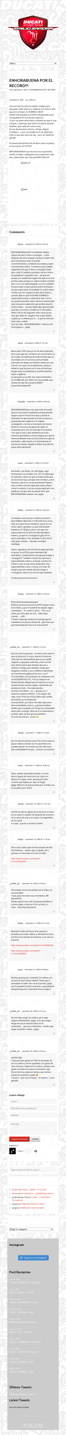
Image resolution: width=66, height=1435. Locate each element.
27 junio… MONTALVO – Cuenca (23, 1352)
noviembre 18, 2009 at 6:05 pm (34, 883)
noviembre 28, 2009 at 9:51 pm (34, 1011)
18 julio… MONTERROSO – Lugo (23, 1302)
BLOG (26, 89)
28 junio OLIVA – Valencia (20, 1332)
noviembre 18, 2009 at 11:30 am (37, 839)
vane (20, 463)
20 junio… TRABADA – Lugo (21, 1372)
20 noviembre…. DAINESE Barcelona (37, 1193)
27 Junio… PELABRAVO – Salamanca (25, 1342)
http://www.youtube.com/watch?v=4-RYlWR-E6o (32, 945)
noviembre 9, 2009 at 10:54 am (37, 510)
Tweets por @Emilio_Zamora (22, 1394)
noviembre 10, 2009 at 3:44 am (37, 594)
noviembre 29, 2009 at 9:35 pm (34, 1051)
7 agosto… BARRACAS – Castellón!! (24, 1282)
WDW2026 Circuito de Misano (22, 1322)
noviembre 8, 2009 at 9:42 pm (38, 401)
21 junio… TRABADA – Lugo (21, 1362)
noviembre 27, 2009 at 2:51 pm (37, 923)
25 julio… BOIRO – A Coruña (33, 1189)
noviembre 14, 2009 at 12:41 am (37, 804)
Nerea (15, 1193)
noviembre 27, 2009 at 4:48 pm (37, 969)
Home (20, 89)
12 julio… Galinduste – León (21, 1312)
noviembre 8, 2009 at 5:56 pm (36, 244)
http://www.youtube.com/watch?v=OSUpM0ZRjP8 (25, 952)
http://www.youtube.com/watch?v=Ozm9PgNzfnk (25, 860)
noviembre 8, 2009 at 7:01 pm (36, 343)
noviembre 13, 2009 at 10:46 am (37, 765)
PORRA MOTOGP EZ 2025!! (33, 1204)
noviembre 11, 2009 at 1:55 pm (37, 732)
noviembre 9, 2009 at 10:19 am (37, 463)
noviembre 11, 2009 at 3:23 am (34, 647)
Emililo (15, 1189)
